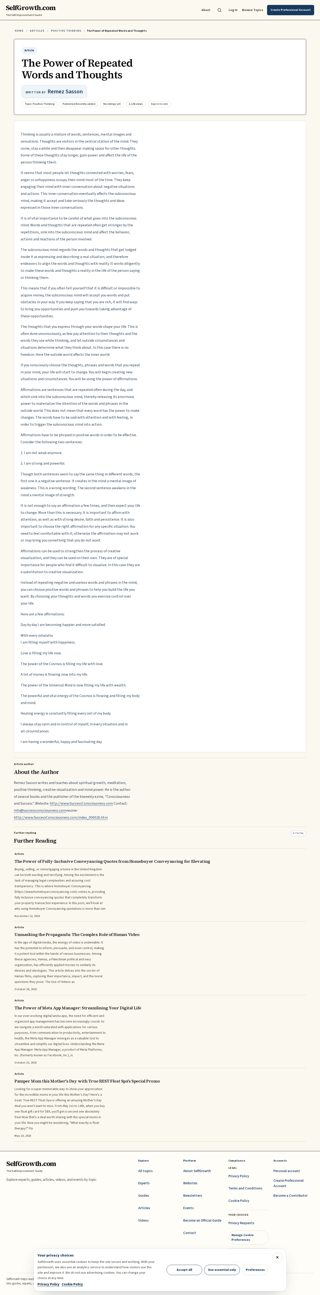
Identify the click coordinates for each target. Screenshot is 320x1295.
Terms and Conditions (245, 1188)
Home (19, 31)
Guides (143, 1195)
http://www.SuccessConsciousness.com (81, 803)
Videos (143, 1220)
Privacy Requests (241, 1223)
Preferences (255, 1269)
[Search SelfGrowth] (219, 10)
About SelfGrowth (197, 1171)
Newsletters (192, 1195)
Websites (190, 1183)
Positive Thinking (66, 31)
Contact (189, 1233)
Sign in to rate (159, 104)
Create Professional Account (288, 1183)
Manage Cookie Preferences (242, 1237)
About (205, 10)
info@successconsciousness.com (40, 810)
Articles (37, 31)
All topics (145, 1171)
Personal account (286, 1171)
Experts (144, 1183)
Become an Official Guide (202, 1220)
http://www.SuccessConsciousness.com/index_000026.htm (61, 817)
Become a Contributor (290, 1195)
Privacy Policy (238, 1176)
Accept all (184, 1269)
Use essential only (222, 1269)
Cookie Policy (238, 1200)
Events (188, 1208)
